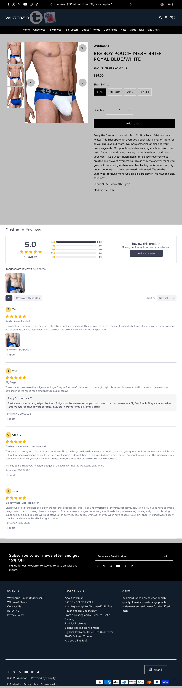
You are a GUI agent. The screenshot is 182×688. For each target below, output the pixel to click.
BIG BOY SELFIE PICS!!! (79, 602)
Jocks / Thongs (91, 29)
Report (11, 354)
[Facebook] (8, 4)
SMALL (100, 92)
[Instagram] (31, 4)
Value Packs (137, 29)
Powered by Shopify (43, 678)
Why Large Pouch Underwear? (25, 598)
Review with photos (28, 298)
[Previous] (51, 4)
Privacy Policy (15, 615)
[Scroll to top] (174, 679)
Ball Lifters (72, 29)
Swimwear (56, 29)
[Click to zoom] (83, 48)
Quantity (99, 110)
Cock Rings (110, 29)
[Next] (130, 4)
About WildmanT (75, 598)
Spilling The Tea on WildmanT (82, 627)
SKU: (97, 67)
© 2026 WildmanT (18, 678)
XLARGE (145, 92)
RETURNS (13, 610)
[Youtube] (25, 4)
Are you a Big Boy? (76, 640)
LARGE (130, 92)
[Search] (160, 17)
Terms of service (49, 684)
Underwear (39, 29)
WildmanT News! (17, 602)
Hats (123, 29)
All (8, 298)
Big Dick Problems (75, 623)
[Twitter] (13, 4)
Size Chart (153, 29)
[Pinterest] (18, 4)
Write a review (146, 253)
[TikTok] (36, 4)
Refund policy (14, 684)
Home (26, 29)
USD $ (169, 4)
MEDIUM (115, 92)
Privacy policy (31, 684)
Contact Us (14, 606)
